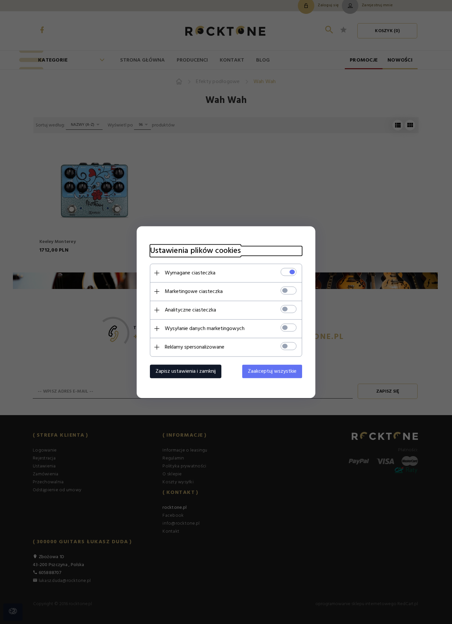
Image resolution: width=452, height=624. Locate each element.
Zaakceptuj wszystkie (272, 371)
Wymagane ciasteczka (190, 272)
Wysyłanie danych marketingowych (205, 328)
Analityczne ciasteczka (190, 310)
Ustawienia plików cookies (195, 251)
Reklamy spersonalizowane (194, 347)
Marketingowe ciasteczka (194, 291)
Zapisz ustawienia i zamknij (186, 371)
